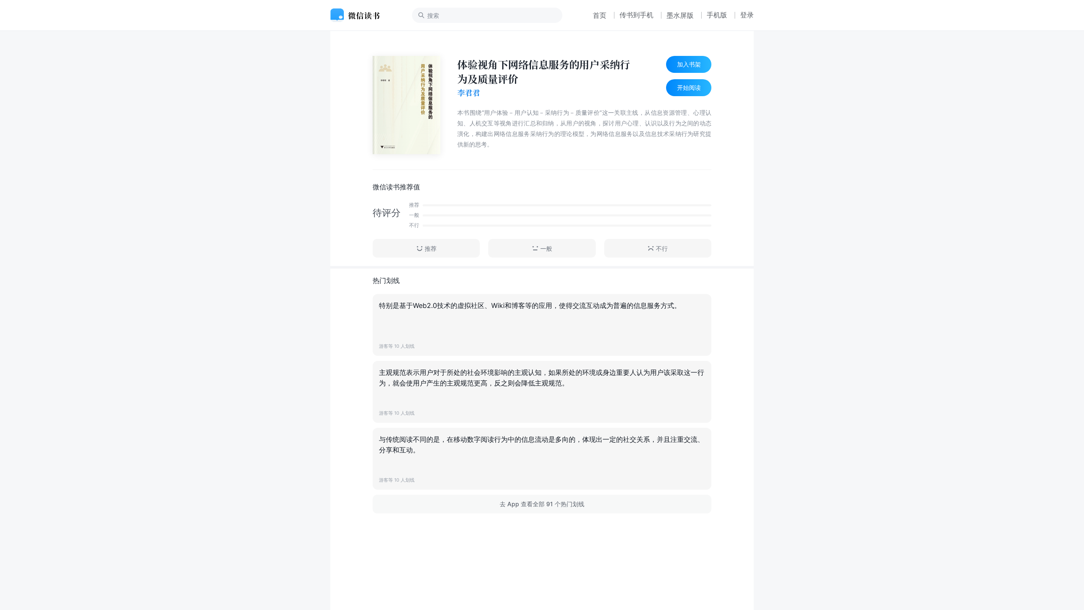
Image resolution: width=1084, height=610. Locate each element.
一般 (546, 248)
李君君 (468, 93)
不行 (662, 248)
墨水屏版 (680, 15)
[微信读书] (358, 15)
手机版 (717, 15)
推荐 (431, 248)
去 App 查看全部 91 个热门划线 (542, 503)
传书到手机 (636, 15)
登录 (747, 15)
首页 (599, 15)
